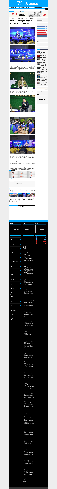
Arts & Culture (13, 278)
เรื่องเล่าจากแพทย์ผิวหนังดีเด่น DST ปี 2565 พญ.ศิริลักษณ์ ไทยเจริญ (43, 72)
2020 (24, 481)
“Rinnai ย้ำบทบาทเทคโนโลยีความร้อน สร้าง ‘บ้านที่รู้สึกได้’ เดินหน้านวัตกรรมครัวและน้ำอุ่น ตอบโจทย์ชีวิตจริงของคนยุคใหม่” (42, 65)
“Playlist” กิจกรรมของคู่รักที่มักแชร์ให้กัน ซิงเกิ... (29, 270)
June (24, 247)
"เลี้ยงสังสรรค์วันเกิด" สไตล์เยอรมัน (27, 345)
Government (13, 18)
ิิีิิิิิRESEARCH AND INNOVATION (15, 261)
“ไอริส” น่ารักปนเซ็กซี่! (26, 422)
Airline (11, 266)
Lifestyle (12, 297)
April (24, 249)
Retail (11, 305)
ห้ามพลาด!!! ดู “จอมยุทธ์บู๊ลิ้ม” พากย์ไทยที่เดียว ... (28, 255)
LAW (11, 309)
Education (12, 249)
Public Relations (13, 319)
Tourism (12, 262)
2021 (24, 480)
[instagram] (46, 221)
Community (12, 300)
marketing (12, 252)
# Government (12, 170)
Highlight (12, 287)
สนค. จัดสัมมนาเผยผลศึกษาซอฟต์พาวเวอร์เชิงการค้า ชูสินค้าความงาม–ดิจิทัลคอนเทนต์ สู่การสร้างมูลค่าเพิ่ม (22, 199)
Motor (11, 257)
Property (12, 248)
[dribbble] (43, 221)
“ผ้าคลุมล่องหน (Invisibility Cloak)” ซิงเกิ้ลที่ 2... (28, 417)
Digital (12, 271)
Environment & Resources (38, 7)
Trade (11, 253)
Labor (11, 315)
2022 (24, 479)
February (25, 251)
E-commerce (12, 306)
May (24, 248)
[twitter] (39, 221)
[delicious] (47, 221)
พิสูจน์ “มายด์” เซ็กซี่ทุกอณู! (26, 304)
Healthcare (12, 244)
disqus (22, 205)
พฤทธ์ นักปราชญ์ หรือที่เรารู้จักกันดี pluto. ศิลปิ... (29, 269)
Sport (11, 270)
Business (12, 7)
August (25, 245)
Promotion (12, 279)
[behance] (45, 221)
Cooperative (12, 314)
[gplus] (40, 221)
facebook (31, 205)
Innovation (12, 296)
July (24, 246)
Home (10, 18)
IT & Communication (13, 243)
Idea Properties (13, 265)
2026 (24, 236)
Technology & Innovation (14, 283)
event (11, 275)
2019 (24, 482)
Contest (12, 301)
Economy (16, 7)
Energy (20, 7)
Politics (12, 284)
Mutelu (12, 318)
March (25, 250)
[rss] (44, 221)
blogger (13, 205)
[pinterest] (41, 221)
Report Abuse (39, 47)
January (25, 478)
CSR (11, 239)
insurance (12, 293)
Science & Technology (25, 7)
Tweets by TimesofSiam (40, 91)
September (25, 244)
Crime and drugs (13, 288)
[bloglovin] (42, 221)
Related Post (11, 191)
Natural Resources (13, 310)
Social (32, 7)
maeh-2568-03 (13, 322)
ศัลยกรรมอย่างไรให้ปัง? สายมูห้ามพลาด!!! (28, 414)
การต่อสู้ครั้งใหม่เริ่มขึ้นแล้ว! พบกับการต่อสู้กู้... (28, 252)
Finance (12, 256)
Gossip (12, 292)
